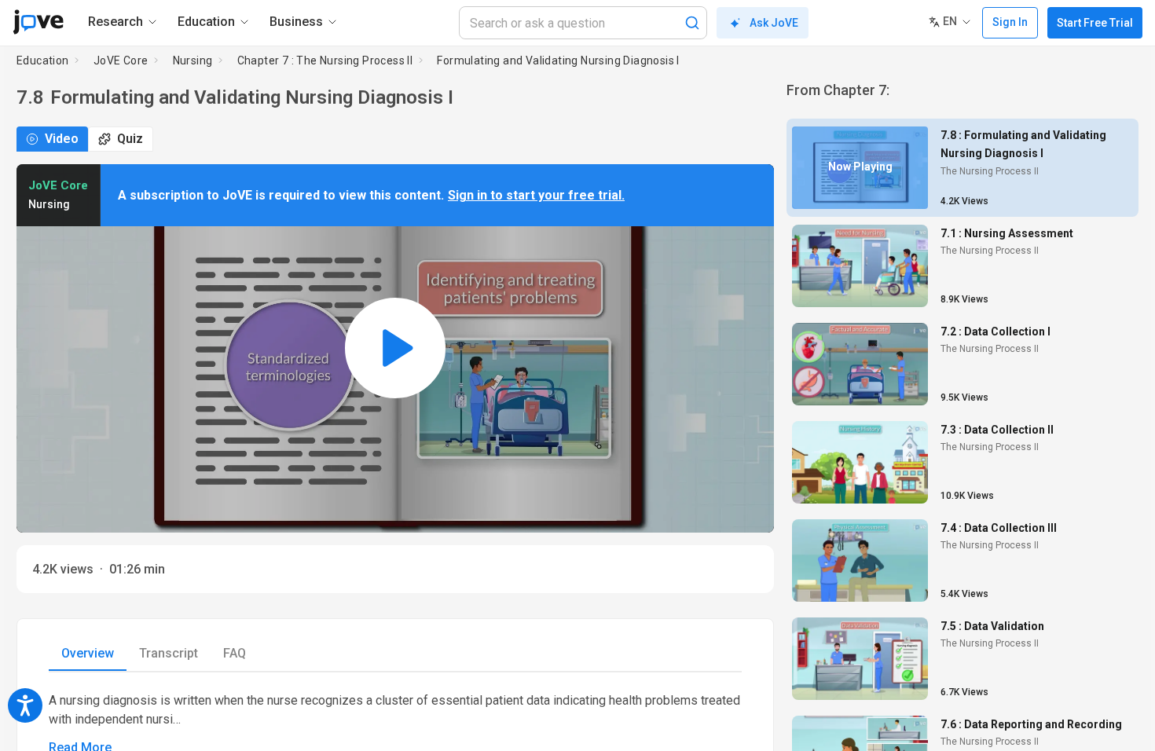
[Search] (692, 23)
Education (42, 60)
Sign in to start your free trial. (536, 195)
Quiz (130, 138)
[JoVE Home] (38, 22)
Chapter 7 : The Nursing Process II (325, 60)
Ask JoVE (774, 22)
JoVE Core (121, 60)
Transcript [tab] (168, 653)
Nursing (193, 60)
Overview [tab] (87, 653)
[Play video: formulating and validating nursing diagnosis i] (395, 348)
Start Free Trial (1095, 22)
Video (62, 138)
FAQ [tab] (234, 653)
